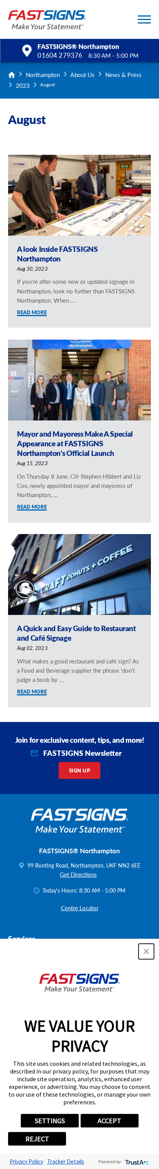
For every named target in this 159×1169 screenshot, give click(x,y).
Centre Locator (79, 908)
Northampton (43, 74)
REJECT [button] (37, 1138)
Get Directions (78, 874)
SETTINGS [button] (50, 1120)
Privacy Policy (26, 1161)
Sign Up (79, 770)
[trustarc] (136, 1161)
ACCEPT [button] (109, 1120)
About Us (82, 74)
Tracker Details (65, 1161)
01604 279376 (59, 55)
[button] (144, 19)
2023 (23, 85)
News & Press (123, 74)
